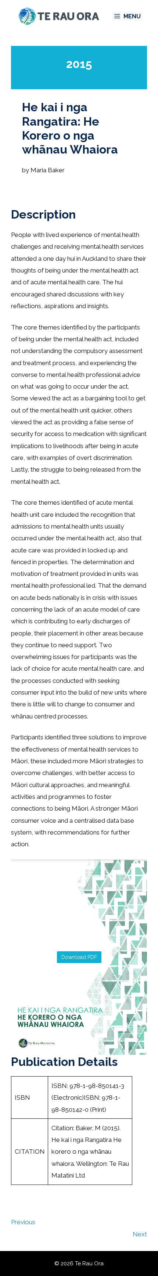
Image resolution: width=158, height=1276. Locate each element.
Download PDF (79, 957)
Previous (23, 1222)
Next (140, 1234)
